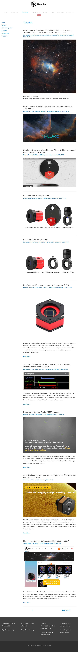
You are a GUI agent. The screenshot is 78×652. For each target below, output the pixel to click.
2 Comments (27, 198)
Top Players (35, 12)
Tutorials (4, 30)
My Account (69, 12)
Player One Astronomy (27, 630)
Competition (5, 33)
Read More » (26, 356)
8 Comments (27, 480)
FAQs (36, 287)
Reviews (4, 25)
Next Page (66, 610)
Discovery (25, 12)
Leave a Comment (28, 35)
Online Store (60, 12)
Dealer (52, 12)
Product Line (14, 12)
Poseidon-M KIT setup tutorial (36, 196)
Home (6, 12)
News (3, 22)
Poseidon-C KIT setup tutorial (36, 240)
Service (44, 12)
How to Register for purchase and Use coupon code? (46, 541)
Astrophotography (7, 28)
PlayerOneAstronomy (8, 630)
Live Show (4, 36)
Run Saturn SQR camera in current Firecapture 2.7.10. (46, 285)
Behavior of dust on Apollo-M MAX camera (41, 412)
